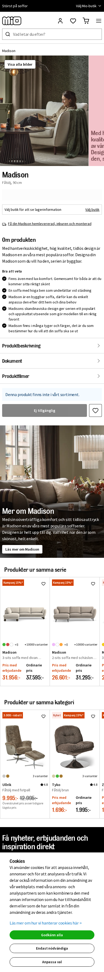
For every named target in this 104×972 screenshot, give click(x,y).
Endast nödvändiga (52, 948)
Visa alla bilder (20, 64)
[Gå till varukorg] (86, 20)
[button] (44, 111)
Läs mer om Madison (22, 549)
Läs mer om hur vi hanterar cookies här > (46, 923)
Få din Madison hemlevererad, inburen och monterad (49, 223)
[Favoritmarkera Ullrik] (43, 716)
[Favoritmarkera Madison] (95, 410)
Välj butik (92, 209)
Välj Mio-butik (86, 5)
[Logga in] (60, 20)
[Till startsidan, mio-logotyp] (11, 21)
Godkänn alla (52, 935)
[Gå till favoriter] (73, 20)
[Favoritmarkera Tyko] (93, 716)
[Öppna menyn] (98, 20)
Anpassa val (52, 961)
